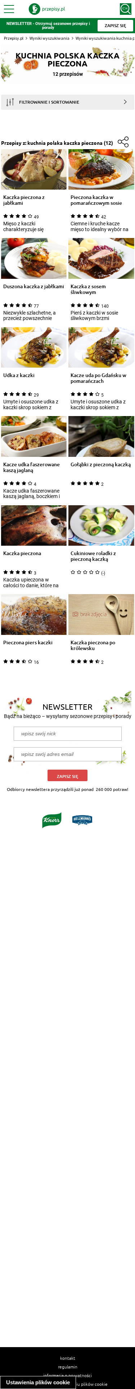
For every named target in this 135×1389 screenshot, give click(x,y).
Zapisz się (67, 776)
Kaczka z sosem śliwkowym (88, 289)
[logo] (46, 9)
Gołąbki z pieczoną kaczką (101, 465)
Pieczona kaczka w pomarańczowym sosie (96, 200)
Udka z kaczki (19, 375)
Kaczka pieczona (22, 553)
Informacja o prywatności (67, 1375)
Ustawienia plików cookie (38, 1382)
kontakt (67, 1358)
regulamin (67, 1366)
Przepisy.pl (13, 38)
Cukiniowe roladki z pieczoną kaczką (93, 556)
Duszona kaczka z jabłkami (33, 287)
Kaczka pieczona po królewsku (93, 645)
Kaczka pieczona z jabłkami (24, 200)
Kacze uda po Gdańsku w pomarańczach (98, 378)
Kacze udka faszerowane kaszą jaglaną (31, 467)
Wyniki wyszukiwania (49, 38)
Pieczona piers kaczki (28, 643)
